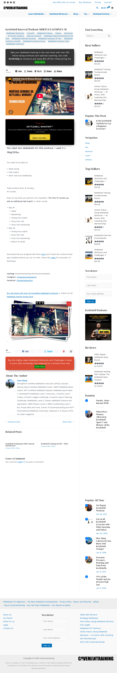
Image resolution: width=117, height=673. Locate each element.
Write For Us (8, 621)
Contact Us (8, 628)
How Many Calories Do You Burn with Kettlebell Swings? (103, 543)
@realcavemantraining (26, 277)
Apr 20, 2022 (102, 533)
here (43, 254)
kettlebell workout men (58, 41)
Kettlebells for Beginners (14, 602)
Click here (40, 62)
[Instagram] (5, 2)
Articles (88, 160)
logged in (21, 462)
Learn (87, 155)
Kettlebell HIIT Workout (90, 628)
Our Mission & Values (61, 605)
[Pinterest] (14, 2)
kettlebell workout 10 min (49, 39)
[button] (97, 8)
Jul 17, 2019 (101, 588)
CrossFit (30, 33)
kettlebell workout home (34, 41)
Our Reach (7, 618)
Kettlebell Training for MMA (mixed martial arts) (19, 444)
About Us (7, 615)
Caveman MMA (10, 448)
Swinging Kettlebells (89, 618)
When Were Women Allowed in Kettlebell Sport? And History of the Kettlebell (103, 419)
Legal (5, 625)
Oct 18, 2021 (101, 514)
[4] (89, 560)
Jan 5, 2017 (101, 572)
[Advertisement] (98, 465)
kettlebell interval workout (24, 39)
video (53, 257)
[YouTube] (11, 2)
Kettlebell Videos (44, 33)
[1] (89, 123)
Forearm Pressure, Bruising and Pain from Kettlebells (102, 562)
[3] (89, 540)
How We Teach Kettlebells (38, 605)
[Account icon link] (112, 8)
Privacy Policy (65, 602)
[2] (89, 414)
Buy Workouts (85, 2)
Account (108, 2)
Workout (89, 151)
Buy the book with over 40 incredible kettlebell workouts (32, 293)
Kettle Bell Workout (88, 615)
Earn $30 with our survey (64, 2)
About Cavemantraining (14, 605)
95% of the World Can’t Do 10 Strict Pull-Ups (103, 580)
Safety (96, 602)
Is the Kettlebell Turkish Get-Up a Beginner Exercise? (103, 124)
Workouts (68, 33)
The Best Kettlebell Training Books (42, 602)
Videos (58, 33)
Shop (87, 143)
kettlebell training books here (20, 296)
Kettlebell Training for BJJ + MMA (54, 443)
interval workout (34, 36)
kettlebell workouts (15, 44)
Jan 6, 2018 (101, 552)
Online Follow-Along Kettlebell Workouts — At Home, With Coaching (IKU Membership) (96, 635)
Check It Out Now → (39, 138)
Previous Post (13, 422)
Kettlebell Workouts (15, 33)
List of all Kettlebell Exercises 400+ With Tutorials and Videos (103, 524)
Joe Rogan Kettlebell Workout (101, 508)
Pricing (98, 2)
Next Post (68, 422)
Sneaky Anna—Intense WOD (103, 402)
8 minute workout (16, 36)
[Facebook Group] (8, 2)
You (86, 147)
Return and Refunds (82, 602)
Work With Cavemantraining (92, 642)
